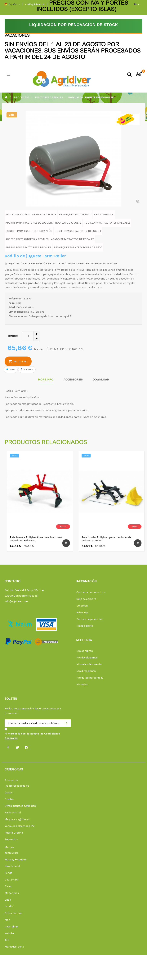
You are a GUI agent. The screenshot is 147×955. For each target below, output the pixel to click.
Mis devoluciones (87, 657)
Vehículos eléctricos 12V (19, 826)
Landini (9, 906)
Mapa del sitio (85, 625)
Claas (8, 886)
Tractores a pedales (17, 785)
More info (45, 379)
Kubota (9, 933)
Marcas (9, 847)
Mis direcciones (86, 671)
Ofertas (9, 799)
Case (8, 899)
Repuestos (11, 839)
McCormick (12, 893)
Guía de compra (86, 599)
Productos (11, 780)
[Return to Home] (6, 97)
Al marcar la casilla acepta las (32, 736)
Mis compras (84, 651)
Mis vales (82, 684)
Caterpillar (11, 926)
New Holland (12, 866)
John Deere (11, 852)
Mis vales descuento (89, 664)
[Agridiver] (62, 78)
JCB (7, 940)
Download (101, 379)
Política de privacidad (89, 619)
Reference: (15, 298)
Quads (9, 792)
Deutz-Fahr (12, 879)
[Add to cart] (64, 543)
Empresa (82, 605)
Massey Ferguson (16, 859)
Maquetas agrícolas (17, 819)
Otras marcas (13, 913)
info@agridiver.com (17, 601)
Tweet (11, 369)
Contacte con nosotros (91, 592)
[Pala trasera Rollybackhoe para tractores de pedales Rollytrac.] (37, 492)
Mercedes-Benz (14, 946)
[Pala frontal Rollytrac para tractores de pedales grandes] (109, 492)
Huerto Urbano (14, 832)
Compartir (27, 369)
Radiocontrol (13, 812)
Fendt (8, 873)
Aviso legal (82, 612)
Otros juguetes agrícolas (20, 805)
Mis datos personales (89, 677)
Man (7, 919)
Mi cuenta (84, 640)
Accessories (73, 379)
